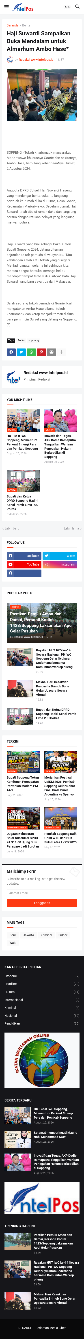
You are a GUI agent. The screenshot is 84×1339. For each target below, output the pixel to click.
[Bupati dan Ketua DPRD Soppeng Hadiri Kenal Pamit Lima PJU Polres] (20, 716)
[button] (6, 7)
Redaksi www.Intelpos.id (46, 372)
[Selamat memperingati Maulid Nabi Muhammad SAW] (17, 1139)
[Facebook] (11, 352)
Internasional (42, 1000)
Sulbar (62, 935)
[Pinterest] (41, 352)
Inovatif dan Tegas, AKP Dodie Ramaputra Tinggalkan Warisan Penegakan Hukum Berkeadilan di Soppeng (60, 446)
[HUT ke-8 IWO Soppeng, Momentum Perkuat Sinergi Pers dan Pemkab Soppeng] (17, 1115)
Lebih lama (71, 528)
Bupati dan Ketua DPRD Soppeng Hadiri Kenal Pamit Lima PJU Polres (22, 503)
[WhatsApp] (31, 352)
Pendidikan (42, 1023)
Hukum (42, 992)
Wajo (12, 942)
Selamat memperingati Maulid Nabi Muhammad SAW (55, 1135)
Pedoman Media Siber (50, 1328)
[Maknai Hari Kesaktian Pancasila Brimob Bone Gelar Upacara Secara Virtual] (20, 688)
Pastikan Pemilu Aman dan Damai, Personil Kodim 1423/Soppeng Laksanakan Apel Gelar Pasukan (53, 1241)
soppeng (33, 340)
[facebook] (24, 573)
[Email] (51, 352)
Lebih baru (12, 528)
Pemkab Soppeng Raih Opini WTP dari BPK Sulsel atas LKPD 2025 (60, 838)
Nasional (42, 1015)
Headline (42, 984)
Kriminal (46, 935)
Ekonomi (42, 976)
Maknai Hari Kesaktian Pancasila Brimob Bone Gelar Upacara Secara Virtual (52, 688)
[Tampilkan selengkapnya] (61, 352)
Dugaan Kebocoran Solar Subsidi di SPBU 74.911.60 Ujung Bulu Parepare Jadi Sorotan (23, 840)
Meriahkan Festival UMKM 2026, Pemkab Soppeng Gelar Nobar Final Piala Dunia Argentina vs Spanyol (59, 786)
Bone (13, 935)
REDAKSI (24, 1328)
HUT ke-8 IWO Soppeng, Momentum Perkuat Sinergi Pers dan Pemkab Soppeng (22, 442)
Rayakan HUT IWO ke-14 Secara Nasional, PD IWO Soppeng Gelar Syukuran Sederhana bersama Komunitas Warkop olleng (54, 658)
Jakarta (28, 935)
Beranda (13, 25)
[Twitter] (21, 352)
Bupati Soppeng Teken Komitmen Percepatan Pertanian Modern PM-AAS (23, 784)
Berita (26, 25)
